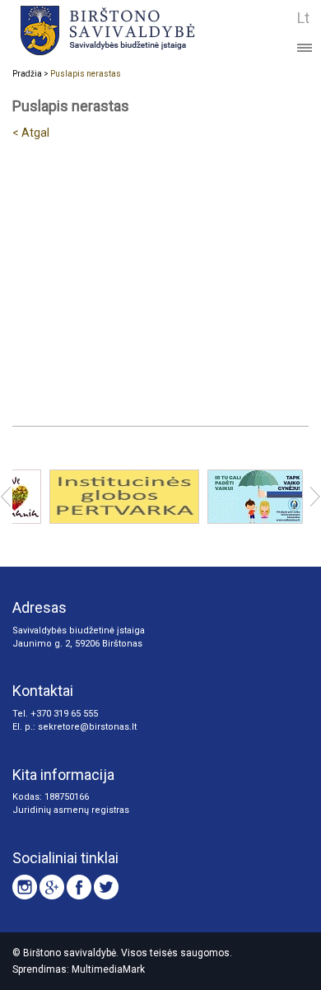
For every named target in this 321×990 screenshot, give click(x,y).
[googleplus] (52, 887)
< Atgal (30, 132)
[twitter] (106, 887)
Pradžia (27, 73)
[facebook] (79, 887)
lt (303, 17)
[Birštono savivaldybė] (133, 30)
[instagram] (24, 887)
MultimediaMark (108, 969)
